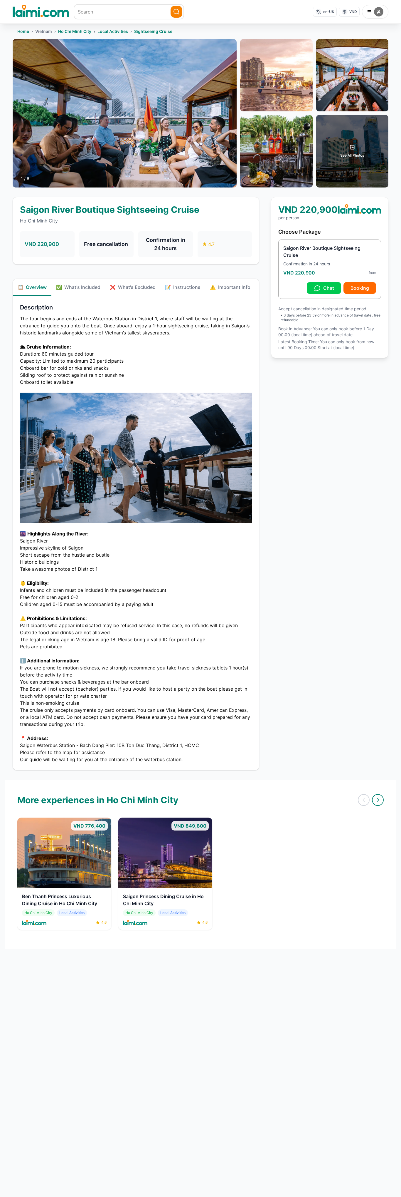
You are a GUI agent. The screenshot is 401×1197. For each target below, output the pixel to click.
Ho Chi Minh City (74, 31)
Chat (328, 288)
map (67, 752)
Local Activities (112, 31)
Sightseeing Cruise (153, 31)
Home (23, 31)
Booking (360, 288)
